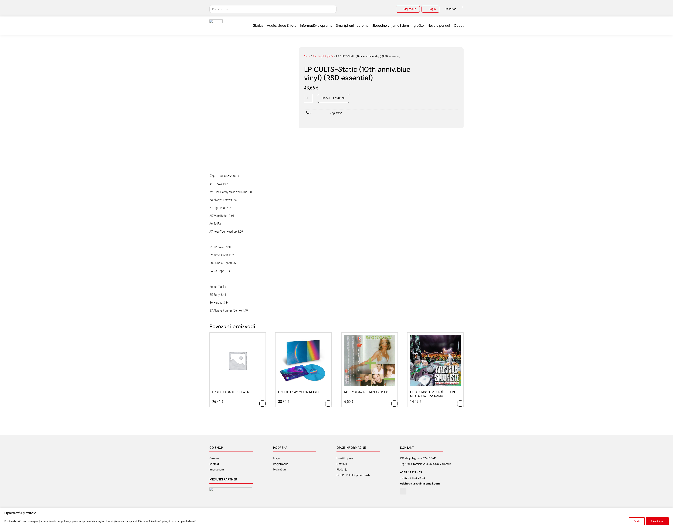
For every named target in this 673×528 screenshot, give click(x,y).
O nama (214, 458)
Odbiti (637, 521)
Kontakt (214, 464)
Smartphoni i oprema (352, 25)
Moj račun (409, 9)
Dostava (341, 464)
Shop (307, 56)
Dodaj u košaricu (333, 98)
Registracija (280, 464)
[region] (336, 518)
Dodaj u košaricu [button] (262, 403)
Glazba (258, 25)
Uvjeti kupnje (344, 458)
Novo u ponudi (439, 25)
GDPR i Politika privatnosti (353, 475)
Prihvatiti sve (657, 521)
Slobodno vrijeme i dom (390, 25)
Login (432, 9)
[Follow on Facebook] (403, 491)
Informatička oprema (316, 25)
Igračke (418, 25)
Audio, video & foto (281, 25)
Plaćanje (341, 469)
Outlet (459, 25)
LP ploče (328, 56)
